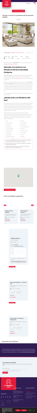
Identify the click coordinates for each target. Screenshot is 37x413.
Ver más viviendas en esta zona (10, 189)
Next (33, 35)
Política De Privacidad (3, 405)
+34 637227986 (28, 391)
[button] (19, 177)
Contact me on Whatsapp (26, 52)
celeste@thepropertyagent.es (18, 246)
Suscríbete (5, 372)
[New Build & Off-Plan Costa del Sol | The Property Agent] (6, 6)
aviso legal (19, 258)
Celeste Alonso (30, 394)
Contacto (2, 402)
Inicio (2, 400)
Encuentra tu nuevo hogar (19, 11)
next (32, 205)
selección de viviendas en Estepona (11, 64)
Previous (4, 35)
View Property (7, 206)
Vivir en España (8, 400)
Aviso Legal (8, 402)
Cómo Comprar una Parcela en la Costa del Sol (18, 400)
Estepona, (18, 78)
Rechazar (24, 410)
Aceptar (18, 410)
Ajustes (30, 410)
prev (5, 205)
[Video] (18, 158)
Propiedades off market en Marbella (17, 396)
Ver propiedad (18, 277)
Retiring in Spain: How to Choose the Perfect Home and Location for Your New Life (18, 392)
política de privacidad (16, 370)
